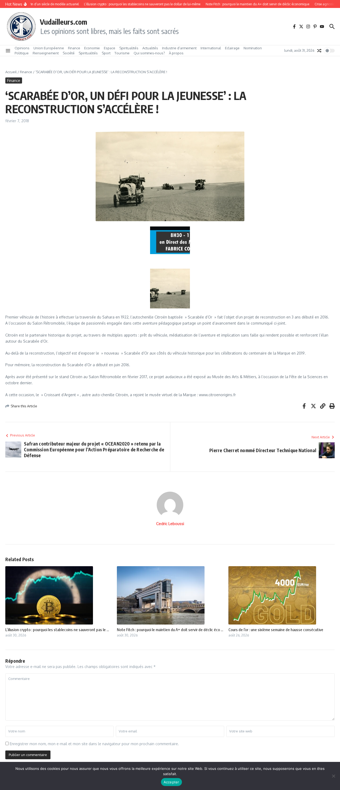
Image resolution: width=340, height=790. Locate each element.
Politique (22, 53)
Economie (92, 48)
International (211, 48)
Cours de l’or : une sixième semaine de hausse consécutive (275, 629)
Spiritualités (128, 48)
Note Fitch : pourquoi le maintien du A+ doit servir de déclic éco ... (170, 629)
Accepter (171, 782)
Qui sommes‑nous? (149, 53)
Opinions (22, 48)
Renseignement (46, 53)
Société (69, 53)
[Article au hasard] (319, 51)
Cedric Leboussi (170, 523)
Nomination (253, 48)
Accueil (11, 72)
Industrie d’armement (179, 48)
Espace (109, 48)
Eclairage (232, 48)
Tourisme (122, 53)
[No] (333, 776)
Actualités (150, 48)
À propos (176, 53)
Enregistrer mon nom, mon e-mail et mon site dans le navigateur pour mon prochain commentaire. (94, 743)
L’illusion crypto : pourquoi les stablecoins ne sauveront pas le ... (57, 629)
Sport (106, 53)
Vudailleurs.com (63, 21)
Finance (74, 48)
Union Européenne (48, 48)
